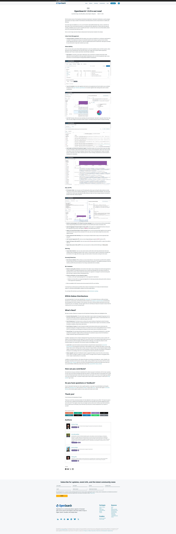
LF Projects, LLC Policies (87, 530)
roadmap (87, 299)
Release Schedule (114, 509)
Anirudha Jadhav (82, 13)
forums (93, 387)
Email (104, 415)
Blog (88, 8)
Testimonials (113, 514)
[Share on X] (70, 469)
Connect (100, 512)
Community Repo (102, 510)
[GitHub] (78, 442)
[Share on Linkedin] (65, 469)
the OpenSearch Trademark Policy (107, 530)
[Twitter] (78, 427)
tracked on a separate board (97, 300)
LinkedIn (86, 415)
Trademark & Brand (114, 515)
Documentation (114, 511)
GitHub (85, 387)
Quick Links (113, 513)
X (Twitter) (77, 415)
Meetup (100, 511)
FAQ (112, 508)
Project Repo (101, 509)
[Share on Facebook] (68, 469)
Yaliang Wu (93, 13)
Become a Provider (102, 518)
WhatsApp (95, 415)
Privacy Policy (92, 493)
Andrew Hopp (75, 13)
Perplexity (69, 415)
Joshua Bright (88, 13)
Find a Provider (101, 519)
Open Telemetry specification (79, 87)
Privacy (112, 516)
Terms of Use (98, 530)
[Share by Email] (73, 469)
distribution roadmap (93, 291)
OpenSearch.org (73, 387)
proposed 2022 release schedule (95, 363)
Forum (100, 508)
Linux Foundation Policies (64, 529)
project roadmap (73, 362)
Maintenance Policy (114, 510)
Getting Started (114, 512)
